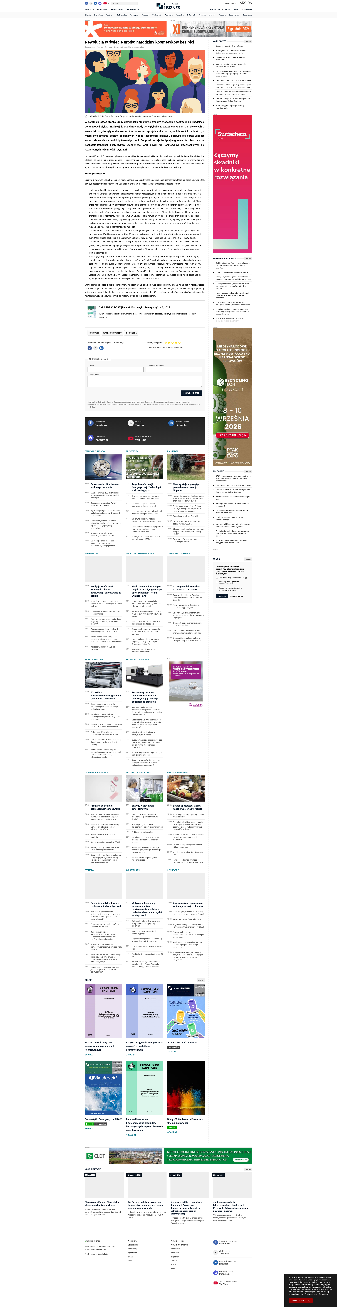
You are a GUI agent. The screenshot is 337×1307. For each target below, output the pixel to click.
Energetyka (132, 451)
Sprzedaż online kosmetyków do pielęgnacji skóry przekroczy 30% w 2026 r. (232, 541)
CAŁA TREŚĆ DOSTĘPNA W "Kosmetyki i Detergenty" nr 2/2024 (134, 307)
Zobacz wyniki (236, 596)
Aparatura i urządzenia (137, 659)
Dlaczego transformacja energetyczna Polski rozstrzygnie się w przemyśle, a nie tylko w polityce (232, 286)
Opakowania (173, 870)
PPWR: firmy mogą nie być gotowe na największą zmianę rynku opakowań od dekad (233, 303)
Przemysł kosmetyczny (96, 773)
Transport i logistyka (178, 553)
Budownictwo (91, 553)
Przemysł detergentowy (138, 773)
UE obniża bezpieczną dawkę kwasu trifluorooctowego (229, 518)
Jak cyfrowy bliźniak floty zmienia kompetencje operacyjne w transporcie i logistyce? (233, 525)
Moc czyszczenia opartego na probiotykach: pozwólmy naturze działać (232, 65)
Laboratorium (133, 870)
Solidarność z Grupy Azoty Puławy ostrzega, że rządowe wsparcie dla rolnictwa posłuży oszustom (233, 265)
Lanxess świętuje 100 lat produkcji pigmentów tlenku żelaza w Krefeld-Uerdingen (233, 100)
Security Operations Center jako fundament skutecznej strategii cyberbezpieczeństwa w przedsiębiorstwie (232, 311)
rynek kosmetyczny (112, 333)
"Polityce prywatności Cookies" (316, 1294)
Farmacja (89, 870)
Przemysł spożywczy (177, 773)
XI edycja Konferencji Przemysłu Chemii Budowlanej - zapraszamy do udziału (231, 52)
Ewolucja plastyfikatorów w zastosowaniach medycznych (232, 505)
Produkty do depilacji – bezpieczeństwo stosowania (230, 58)
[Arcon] (245, 3)
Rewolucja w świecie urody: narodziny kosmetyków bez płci (124, 47)
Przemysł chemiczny (95, 451)
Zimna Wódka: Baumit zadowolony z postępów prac (233, 498)
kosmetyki (94, 333)
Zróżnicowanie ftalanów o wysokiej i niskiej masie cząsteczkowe (232, 511)
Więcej (200, 980)
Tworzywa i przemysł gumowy (141, 553)
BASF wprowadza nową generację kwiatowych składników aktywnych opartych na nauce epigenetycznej (233, 73)
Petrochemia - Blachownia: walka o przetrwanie (233, 80)
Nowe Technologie (94, 659)
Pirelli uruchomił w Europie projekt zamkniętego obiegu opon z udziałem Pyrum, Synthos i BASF (233, 86)
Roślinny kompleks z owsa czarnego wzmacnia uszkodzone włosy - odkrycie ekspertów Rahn (233, 93)
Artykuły (100, 47)
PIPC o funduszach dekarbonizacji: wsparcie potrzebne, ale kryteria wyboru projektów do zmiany (232, 533)
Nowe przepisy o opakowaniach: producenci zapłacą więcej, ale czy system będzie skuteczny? (232, 295)
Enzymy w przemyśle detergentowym (229, 46)
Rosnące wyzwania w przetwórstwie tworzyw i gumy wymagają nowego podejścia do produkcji (233, 278)
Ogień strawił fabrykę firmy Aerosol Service (232, 272)
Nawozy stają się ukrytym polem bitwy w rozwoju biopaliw (231, 107)
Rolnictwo (172, 451)
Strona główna (90, 47)
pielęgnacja (131, 333)
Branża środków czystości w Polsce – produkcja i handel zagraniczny (230, 319)
